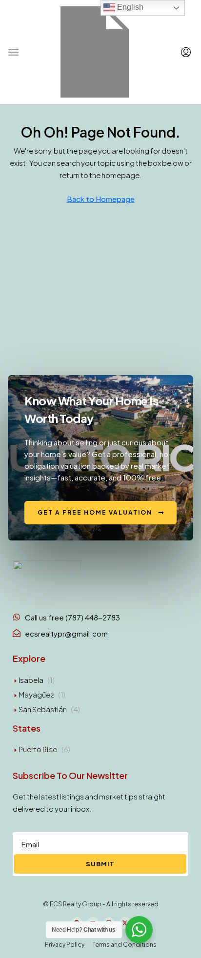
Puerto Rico (38, 749)
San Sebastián (43, 709)
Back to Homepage (101, 198)
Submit (100, 864)
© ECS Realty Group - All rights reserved (101, 904)
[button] (14, 52)
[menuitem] (186, 52)
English (129, 7)
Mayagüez (36, 694)
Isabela (31, 679)
